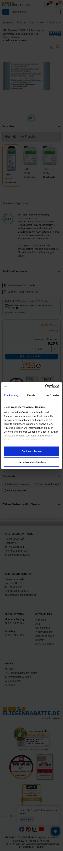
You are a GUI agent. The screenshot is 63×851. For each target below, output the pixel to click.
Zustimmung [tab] (11, 395)
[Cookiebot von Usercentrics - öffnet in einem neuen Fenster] (45, 386)
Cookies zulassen (32, 451)
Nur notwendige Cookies (32, 461)
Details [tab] (31, 395)
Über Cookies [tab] (51, 395)
